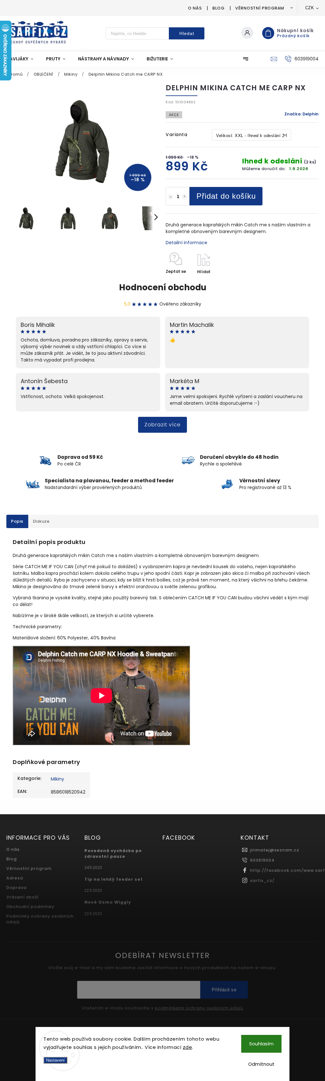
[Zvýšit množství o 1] (185, 197)
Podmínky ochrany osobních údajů (40, 919)
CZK (309, 7)
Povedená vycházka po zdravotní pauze (113, 853)
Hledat (186, 33)
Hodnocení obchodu (162, 287)
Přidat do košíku (226, 196)
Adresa (14, 878)
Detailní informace (186, 242)
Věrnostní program (259, 8)
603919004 (262, 860)
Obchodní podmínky (30, 906)
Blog (218, 8)
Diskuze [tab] (41, 521)
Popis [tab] (17, 521)
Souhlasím (261, 1043)
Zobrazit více (162, 424)
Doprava (16, 887)
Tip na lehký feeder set (113, 879)
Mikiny (57, 779)
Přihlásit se (224, 989)
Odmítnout (261, 1064)
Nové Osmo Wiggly (107, 902)
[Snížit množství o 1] (170, 197)
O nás (195, 8)
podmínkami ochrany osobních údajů (199, 1008)
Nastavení (55, 1060)
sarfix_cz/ (262, 880)
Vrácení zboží (22, 897)
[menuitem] (23, 59)
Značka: (301, 114)
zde (187, 1047)
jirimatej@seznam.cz (274, 850)
